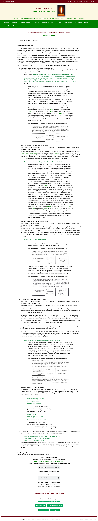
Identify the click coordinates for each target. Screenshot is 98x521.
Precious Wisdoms (25, 22)
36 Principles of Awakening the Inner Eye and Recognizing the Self (42, 436)
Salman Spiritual (55, 510)
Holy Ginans (78, 22)
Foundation (14, 22)
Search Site (16, 25)
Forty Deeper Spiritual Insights (55, 505)
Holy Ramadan (68, 22)
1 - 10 (42, 501)
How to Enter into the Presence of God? (34, 440)
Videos (86, 22)
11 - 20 (46, 501)
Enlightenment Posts (47, 22)
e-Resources (35, 22)
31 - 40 (55, 501)
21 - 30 (50, 501)
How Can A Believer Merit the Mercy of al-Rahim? (37, 438)
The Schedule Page (40, 505)
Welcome (6, 22)
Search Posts (7, 25)
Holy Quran (59, 22)
